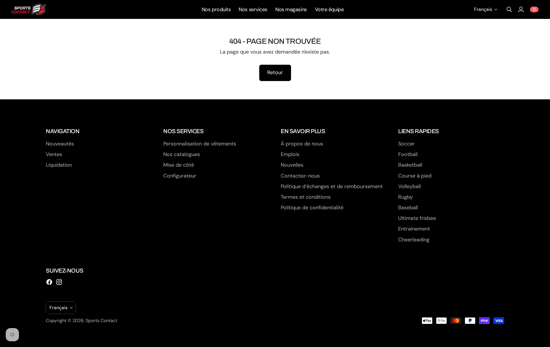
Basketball (410, 164)
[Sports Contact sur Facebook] (49, 282)
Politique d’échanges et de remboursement (332, 186)
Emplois (290, 154)
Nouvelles (292, 164)
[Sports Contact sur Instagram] (59, 282)
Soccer (406, 143)
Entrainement (414, 228)
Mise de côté (178, 164)
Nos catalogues (181, 154)
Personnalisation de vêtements (199, 143)
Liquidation (59, 164)
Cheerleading (413, 239)
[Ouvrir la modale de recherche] (509, 9)
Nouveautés (60, 143)
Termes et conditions (306, 197)
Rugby (405, 197)
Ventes (54, 154)
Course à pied (414, 175)
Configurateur (179, 175)
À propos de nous (302, 143)
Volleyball (409, 186)
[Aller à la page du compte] (521, 9)
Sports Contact (101, 321)
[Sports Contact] (28, 9)
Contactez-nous (300, 175)
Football (408, 154)
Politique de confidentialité (312, 207)
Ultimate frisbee (417, 218)
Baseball (408, 207)
